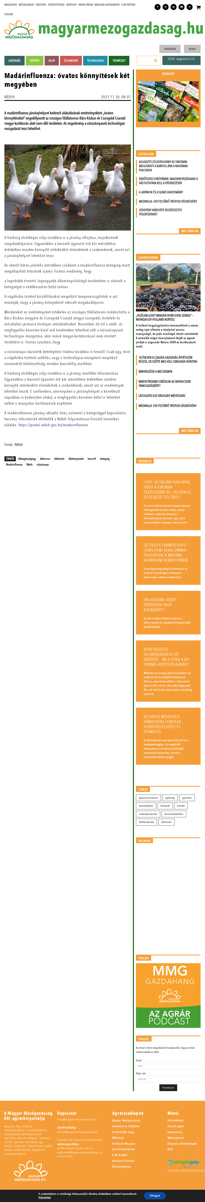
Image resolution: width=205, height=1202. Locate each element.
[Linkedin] (174, 7)
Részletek (44, 1197)
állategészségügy (27, 459)
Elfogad (155, 1196)
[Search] (156, 60)
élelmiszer (166, 822)
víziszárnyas (43, 465)
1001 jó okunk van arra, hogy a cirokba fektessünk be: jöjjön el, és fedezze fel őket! (168, 489)
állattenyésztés (76, 459)
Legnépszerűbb (148, 258)
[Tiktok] (190, 7)
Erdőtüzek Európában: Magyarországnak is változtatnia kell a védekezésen (168, 181)
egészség (170, 798)
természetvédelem (174, 814)
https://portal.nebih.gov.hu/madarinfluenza (53, 425)
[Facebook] (158, 7)
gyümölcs (187, 798)
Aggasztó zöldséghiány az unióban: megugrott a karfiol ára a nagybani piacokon (163, 166)
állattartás (59, 459)
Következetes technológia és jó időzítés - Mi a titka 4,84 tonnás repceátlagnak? (166, 657)
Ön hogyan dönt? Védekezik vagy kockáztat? (160, 605)
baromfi (92, 459)
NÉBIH (9, 97)
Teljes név (141, 1073)
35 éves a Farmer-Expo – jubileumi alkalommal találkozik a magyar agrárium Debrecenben (166, 552)
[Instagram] (166, 7)
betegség (105, 459)
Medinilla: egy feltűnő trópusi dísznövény (168, 201)
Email (139, 1060)
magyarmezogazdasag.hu (121, 29)
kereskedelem (146, 806)
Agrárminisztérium (148, 798)
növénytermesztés (148, 814)
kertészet (165, 806)
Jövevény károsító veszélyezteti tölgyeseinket (160, 212)
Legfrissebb (146, 154)
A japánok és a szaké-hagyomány (161, 192)
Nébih (29, 465)
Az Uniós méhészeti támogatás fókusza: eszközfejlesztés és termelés (163, 724)
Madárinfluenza (14, 465)
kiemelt (181, 806)
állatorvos (45, 459)
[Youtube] (182, 7)
